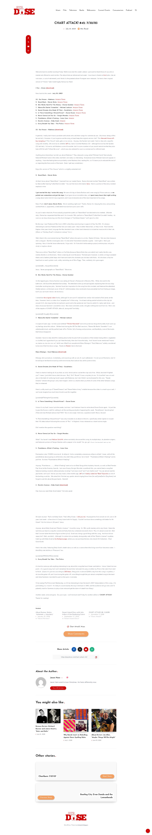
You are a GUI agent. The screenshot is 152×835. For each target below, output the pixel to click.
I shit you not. (81, 517)
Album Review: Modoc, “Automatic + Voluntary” (44, 613)
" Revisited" (73, 324)
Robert (68, 346)
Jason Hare (55, 678)
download (50, 88)
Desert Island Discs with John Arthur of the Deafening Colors (73, 613)
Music (58, 10)
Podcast (129, 10)
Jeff (67, 144)
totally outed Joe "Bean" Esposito (97, 474)
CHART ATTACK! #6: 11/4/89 (99, 612)
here (88, 184)
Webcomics (91, 10)
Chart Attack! (75, 626)
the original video (50, 298)
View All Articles (58, 688)
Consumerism (118, 10)
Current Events (104, 10)
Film (64, 10)
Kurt (105, 75)
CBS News (67, 572)
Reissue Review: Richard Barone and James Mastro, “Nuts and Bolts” (46, 729)
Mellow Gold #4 (57, 439)
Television (73, 10)
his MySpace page (61, 539)
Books (82, 10)
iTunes (63, 99)
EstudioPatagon (83, 825)
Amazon (58, 99)
